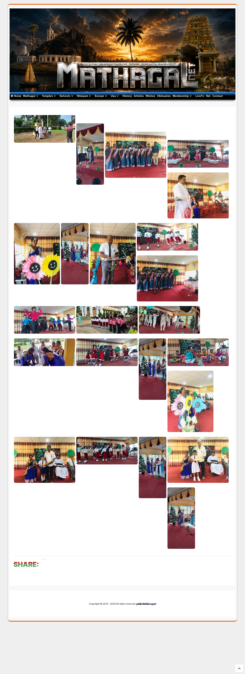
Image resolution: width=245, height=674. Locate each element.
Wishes (150, 95)
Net (208, 95)
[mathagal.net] (122, 90)
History (127, 95)
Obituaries (164, 95)
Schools (65, 95)
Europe (99, 95)
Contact (217, 95)
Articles (139, 95)
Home (17, 95)
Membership (181, 95)
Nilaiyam (82, 95)
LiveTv (199, 95)
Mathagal (29, 95)
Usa (113, 95)
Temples (47, 95)
